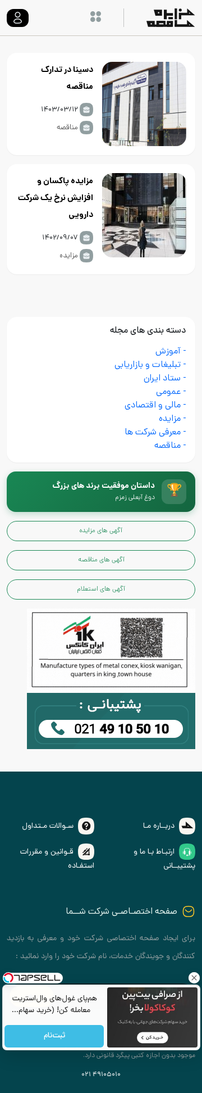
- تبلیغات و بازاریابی (150, 365)
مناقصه (67, 128)
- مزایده (172, 419)
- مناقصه (170, 446)
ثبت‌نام (54, 1036)
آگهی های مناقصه (101, 560)
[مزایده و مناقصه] (111, 721)
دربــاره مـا (159, 826)
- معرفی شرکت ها (155, 433)
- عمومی (171, 392)
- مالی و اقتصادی (155, 406)
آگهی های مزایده (101, 531)
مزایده (68, 256)
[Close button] (193, 977)
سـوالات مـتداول (48, 826)
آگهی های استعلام (101, 589)
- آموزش (170, 352)
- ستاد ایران (165, 379)
